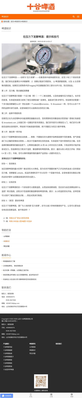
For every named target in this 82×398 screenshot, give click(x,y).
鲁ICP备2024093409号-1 (9, 321)
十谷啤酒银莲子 (8, 356)
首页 (12, 21)
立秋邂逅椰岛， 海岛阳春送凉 (13, 266)
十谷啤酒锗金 (7, 363)
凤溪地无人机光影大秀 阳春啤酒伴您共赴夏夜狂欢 (19, 279)
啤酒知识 (5, 17)
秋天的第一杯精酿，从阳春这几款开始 (16, 270)
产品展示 (6, 344)
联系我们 (59, 344)
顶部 (71, 396)
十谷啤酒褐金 (7, 360)
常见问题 (7, 246)
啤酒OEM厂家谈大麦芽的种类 (19, 218)
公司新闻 (7, 236)
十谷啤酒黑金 (7, 366)
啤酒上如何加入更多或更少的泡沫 (20, 221)
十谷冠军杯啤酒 (8, 369)
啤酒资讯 (18, 21)
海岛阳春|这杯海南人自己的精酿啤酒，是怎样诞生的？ (21, 275)
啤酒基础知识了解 (9, 261)
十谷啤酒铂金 (7, 353)
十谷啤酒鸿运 (7, 347)
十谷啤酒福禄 (7, 350)
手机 (30, 396)
